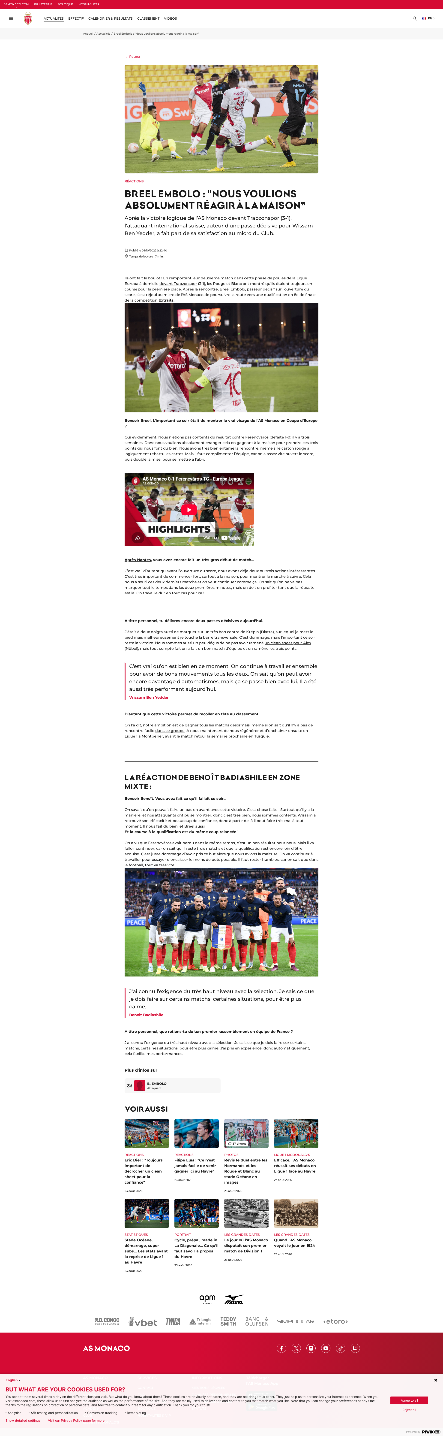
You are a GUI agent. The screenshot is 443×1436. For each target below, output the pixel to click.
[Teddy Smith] (228, 1321)
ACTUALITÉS (54, 18)
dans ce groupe (170, 731)
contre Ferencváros (250, 437)
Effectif (76, 18)
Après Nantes (138, 560)
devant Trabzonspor (178, 283)
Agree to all (409, 1400)
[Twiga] (173, 1321)
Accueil (88, 33)
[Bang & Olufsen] (256, 1321)
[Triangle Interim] (200, 1321)
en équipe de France (270, 1031)
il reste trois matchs (201, 848)
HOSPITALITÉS (88, 4)
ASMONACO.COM (16, 4)
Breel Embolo (232, 289)
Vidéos (170, 18)
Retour (135, 56)
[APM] (208, 1299)
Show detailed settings (23, 1420)
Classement (148, 18)
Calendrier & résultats (110, 18)
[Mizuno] (233, 1299)
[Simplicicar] (295, 1321)
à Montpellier (150, 736)
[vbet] (143, 1321)
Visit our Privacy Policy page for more (76, 1420)
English (12, 1380)
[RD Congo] (107, 1321)
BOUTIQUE (65, 4)
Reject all (409, 1410)
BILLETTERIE (43, 4)
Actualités (103, 33)
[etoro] (335, 1321)
